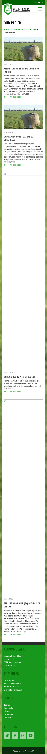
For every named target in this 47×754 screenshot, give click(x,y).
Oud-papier (16, 97)
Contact (7, 717)
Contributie (8, 708)
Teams (7, 705)
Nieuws (7, 711)
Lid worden (8, 714)
